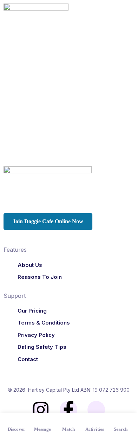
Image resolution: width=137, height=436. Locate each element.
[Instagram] (41, 409)
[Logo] (36, 16)
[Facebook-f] (68, 409)
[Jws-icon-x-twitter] (96, 409)
